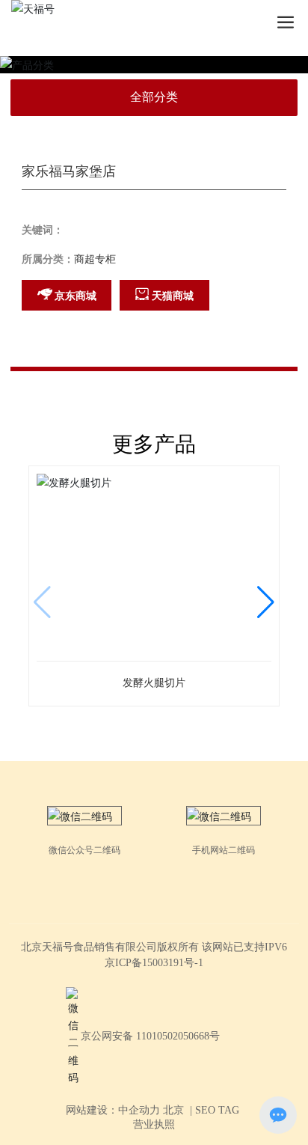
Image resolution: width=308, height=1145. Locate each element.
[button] (266, 602)
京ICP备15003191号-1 (154, 962)
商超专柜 (95, 259)
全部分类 (154, 97)
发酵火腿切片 (154, 682)
